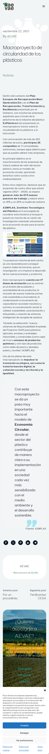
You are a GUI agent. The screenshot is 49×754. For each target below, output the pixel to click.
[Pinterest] (20, 542)
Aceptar (24, 725)
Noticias (8, 75)
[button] (45, 690)
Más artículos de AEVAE (26, 572)
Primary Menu (43, 6)
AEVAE (12, 36)
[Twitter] (13, 542)
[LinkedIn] (28, 542)
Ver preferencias (24, 740)
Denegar (24, 733)
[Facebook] (6, 542)
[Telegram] (35, 542)
